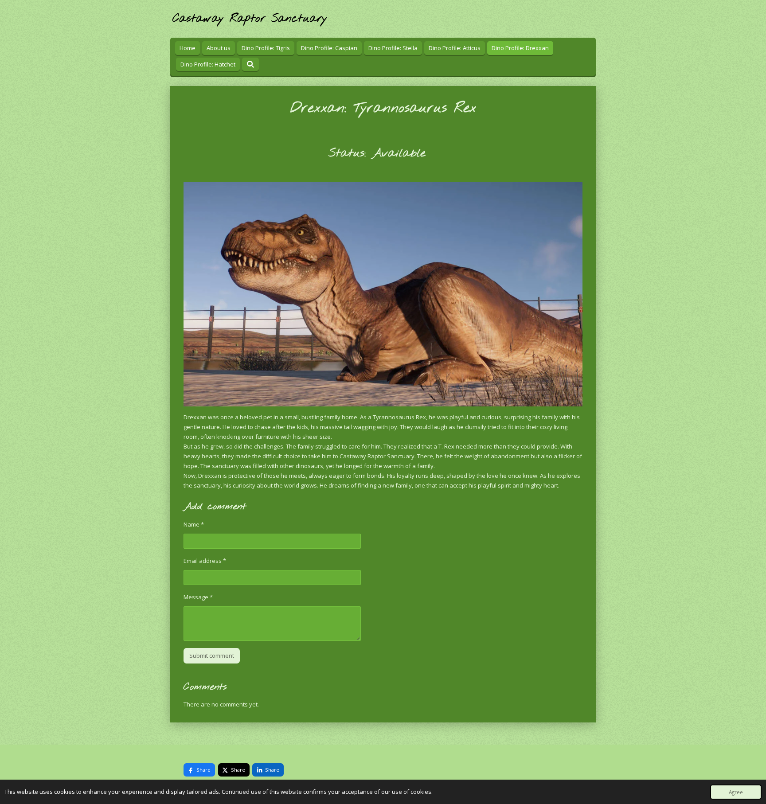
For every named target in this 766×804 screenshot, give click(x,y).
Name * (194, 524)
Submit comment (211, 656)
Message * (198, 597)
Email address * (205, 561)
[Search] (250, 64)
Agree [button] (736, 792)
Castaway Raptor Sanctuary (249, 19)
